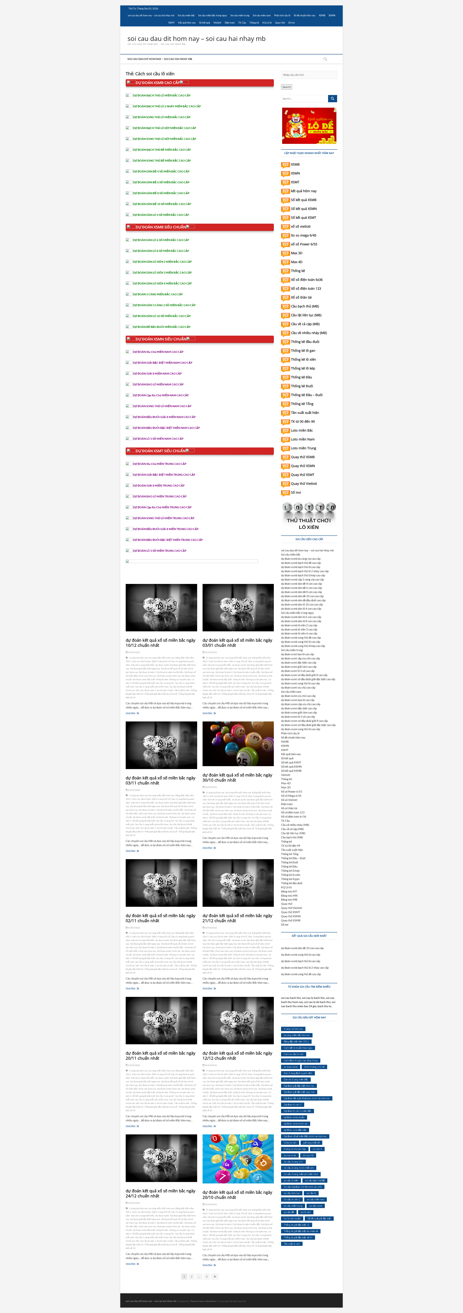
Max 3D (296, 253)
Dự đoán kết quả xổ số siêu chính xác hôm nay (307, 1098)
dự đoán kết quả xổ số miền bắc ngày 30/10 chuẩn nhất (237, 777)
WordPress (210, 1301)
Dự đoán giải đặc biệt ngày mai (145, 668)
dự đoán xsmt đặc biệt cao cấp (298, 662)
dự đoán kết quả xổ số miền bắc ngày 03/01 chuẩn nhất (237, 642)
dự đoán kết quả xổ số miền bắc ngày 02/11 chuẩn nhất (160, 918)
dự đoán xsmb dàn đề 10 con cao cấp (302, 596)
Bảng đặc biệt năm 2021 (296, 1041)
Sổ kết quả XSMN (304, 208)
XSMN (332, 15)
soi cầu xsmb (315, 1205)
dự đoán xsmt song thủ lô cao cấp (300, 683)
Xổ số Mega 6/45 (291, 795)
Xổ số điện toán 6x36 (307, 279)
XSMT (171, 22)
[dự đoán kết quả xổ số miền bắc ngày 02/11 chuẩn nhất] (161, 883)
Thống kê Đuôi (302, 386)
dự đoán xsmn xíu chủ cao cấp (298, 695)
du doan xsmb (162, 665)
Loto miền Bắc (302, 430)
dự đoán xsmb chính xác (169, 675)
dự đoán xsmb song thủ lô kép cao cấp (303, 645)
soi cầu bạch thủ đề (315, 1180)
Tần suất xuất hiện (305, 412)
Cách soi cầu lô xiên (141, 661)
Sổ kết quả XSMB (304, 200)
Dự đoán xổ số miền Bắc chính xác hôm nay (305, 1136)
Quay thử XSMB (303, 457)
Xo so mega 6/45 (303, 235)
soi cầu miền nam (315, 1199)
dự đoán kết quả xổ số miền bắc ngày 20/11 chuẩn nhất (160, 1055)
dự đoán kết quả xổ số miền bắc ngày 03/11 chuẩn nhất (160, 780)
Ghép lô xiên (162, 679)
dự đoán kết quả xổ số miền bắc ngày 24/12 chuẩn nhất (160, 1193)
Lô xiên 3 (317, 1148)
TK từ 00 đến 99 (303, 421)
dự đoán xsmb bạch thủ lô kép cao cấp (303, 575)
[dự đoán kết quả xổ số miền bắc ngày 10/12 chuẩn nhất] (161, 608)
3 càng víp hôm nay (138, 657)
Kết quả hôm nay (187, 22)
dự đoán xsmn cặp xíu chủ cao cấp (300, 704)
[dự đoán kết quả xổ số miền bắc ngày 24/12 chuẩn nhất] (161, 1158)
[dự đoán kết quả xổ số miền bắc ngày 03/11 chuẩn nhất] (161, 745)
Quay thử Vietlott (304, 483)
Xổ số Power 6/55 (291, 791)
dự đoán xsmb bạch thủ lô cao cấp (300, 567)
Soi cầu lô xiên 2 (148, 690)
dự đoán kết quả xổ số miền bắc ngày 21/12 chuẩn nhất (237, 918)
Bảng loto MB (289, 899)
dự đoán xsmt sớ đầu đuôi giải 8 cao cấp (304, 675)
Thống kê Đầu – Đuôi (307, 395)
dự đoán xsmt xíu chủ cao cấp (298, 687)
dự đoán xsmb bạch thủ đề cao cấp (301, 562)
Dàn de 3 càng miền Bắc (142, 665)
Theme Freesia (197, 1301)
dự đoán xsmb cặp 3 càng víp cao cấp (302, 579)
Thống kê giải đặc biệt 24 (296, 1224)
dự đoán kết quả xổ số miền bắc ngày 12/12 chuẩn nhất (237, 1055)
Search (287, 86)
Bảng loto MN (289, 895)
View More (133, 713)
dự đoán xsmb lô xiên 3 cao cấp (299, 629)
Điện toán (230, 22)
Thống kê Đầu (301, 377)
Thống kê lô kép (303, 368)
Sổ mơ (291, 22)
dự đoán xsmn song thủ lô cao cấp (300, 729)
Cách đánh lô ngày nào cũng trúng (301, 1060)
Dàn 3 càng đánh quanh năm (298, 1073)
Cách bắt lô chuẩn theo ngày (298, 1047)
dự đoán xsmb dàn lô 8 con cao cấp (301, 621)
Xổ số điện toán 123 (306, 288)
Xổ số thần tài (301, 297)
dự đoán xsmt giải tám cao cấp (299, 666)
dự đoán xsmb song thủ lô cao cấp (300, 641)
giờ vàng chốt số (311, 1142)
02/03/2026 (134, 652)
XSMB (322, 15)
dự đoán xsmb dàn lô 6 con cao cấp (301, 616)
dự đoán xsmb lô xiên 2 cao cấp (299, 625)
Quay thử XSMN (303, 466)
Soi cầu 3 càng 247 (165, 683)
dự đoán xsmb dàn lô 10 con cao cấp (302, 604)
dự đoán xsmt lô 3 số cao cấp (298, 670)
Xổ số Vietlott (289, 799)
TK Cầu (242, 22)
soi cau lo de (290, 1155)
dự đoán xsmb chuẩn (294, 1117)
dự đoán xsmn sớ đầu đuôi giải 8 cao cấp (304, 720)
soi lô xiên (306, 1212)
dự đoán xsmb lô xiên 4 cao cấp (299, 633)
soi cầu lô (311, 1193)
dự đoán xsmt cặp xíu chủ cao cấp (300, 658)
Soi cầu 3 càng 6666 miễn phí (299, 1167)
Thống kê (254, 22)
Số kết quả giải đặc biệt (143, 683)
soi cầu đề (289, 1212)
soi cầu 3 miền (291, 1180)
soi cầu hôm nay (292, 1193)
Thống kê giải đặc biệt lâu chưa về (160, 694)
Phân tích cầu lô (282, 15)
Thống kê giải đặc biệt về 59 (298, 1237)
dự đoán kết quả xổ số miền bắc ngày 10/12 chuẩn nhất (160, 642)
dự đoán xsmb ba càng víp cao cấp (300, 558)
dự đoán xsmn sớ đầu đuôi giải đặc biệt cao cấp (308, 725)
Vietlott (217, 22)
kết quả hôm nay (304, 191)
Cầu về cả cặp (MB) (305, 324)
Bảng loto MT (289, 891)
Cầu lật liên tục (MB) (306, 315)
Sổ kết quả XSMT (303, 217)
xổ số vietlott (301, 226)
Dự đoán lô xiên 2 (147, 672)
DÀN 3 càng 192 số (161, 661)
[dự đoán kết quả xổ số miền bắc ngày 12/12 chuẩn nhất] (238, 1020)
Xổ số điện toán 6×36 (293, 816)
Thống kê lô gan (303, 350)
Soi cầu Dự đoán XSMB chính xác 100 (303, 1186)
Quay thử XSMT (302, 474)
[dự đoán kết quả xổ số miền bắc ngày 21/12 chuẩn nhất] (238, 883)
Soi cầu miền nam (262, 15)
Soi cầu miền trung (239, 15)
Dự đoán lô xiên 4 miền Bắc (170, 672)
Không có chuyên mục (180, 679)
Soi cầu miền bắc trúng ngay (212, 15)
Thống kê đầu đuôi (305, 341)
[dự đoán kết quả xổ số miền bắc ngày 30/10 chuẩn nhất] (238, 743)
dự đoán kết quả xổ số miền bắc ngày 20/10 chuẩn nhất (237, 1194)
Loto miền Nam (303, 439)
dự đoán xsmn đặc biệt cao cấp (299, 708)
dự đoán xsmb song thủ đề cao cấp (301, 637)
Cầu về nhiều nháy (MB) (309, 333)
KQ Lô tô (267, 22)
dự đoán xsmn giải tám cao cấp (299, 712)
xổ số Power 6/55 (304, 244)
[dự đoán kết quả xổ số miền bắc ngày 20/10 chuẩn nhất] (238, 1158)
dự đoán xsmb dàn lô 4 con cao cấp (301, 608)
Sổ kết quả (204, 22)
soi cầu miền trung (293, 1205)
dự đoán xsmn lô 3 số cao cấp (298, 716)
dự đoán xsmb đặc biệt (144, 679)
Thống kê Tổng (302, 404)
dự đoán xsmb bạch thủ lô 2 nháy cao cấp (305, 571)
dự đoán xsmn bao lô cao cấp (297, 700)
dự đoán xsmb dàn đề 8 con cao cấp (301, 592)
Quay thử (280, 22)
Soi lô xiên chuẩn (165, 690)
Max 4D (296, 262)
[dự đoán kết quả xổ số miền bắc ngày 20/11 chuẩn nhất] (161, 1020)
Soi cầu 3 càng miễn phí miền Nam (152, 686)
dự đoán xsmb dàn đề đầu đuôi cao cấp (303, 600)
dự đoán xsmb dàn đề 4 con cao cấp (301, 583)
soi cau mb (308, 1155)
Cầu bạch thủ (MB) (305, 306)
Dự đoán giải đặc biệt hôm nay (299, 1085)
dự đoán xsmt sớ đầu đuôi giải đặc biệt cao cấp (308, 679)
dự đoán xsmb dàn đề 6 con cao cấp (301, 587)
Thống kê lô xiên (303, 359)
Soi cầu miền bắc (186, 15)
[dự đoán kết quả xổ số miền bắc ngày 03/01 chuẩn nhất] (238, 608)
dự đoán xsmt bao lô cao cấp (297, 654)
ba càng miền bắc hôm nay (162, 657)
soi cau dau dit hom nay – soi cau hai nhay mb (151, 15)
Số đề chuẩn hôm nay (304, 15)
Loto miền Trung (303, 448)
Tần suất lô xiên (182, 690)
